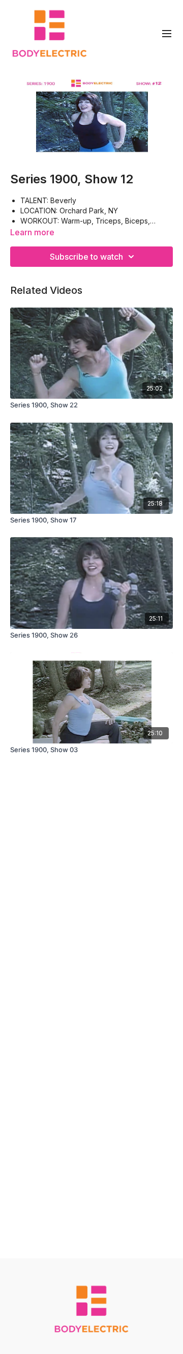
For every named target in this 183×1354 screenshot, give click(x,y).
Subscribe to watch (86, 257)
